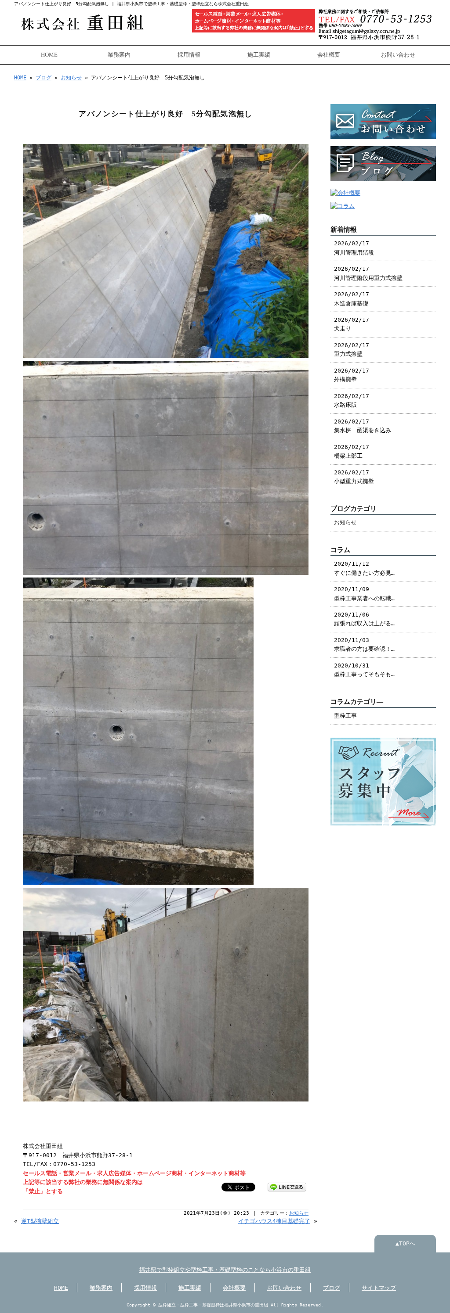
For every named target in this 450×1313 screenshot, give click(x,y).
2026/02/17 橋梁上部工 (351, 451)
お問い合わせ (398, 55)
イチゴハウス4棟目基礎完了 (274, 1221)
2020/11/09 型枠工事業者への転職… (364, 593)
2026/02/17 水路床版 (351, 400)
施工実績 (258, 55)
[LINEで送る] (287, 1186)
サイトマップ (379, 1287)
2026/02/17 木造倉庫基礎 (351, 298)
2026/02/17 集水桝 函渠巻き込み (362, 426)
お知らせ (71, 78)
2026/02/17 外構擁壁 (351, 375)
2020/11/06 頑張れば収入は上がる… (364, 619)
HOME (49, 55)
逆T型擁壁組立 (40, 1221)
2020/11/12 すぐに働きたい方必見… (364, 568)
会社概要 (328, 55)
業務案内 (119, 55)
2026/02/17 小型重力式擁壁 (354, 476)
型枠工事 (345, 715)
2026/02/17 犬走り (351, 324)
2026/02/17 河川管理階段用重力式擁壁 (368, 273)
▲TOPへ (405, 1243)
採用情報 (189, 55)
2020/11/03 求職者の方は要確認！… (364, 644)
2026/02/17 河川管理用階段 (354, 247)
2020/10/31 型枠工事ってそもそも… (364, 670)
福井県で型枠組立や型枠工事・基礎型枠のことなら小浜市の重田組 (225, 1269)
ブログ (43, 78)
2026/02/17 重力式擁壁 (351, 349)
